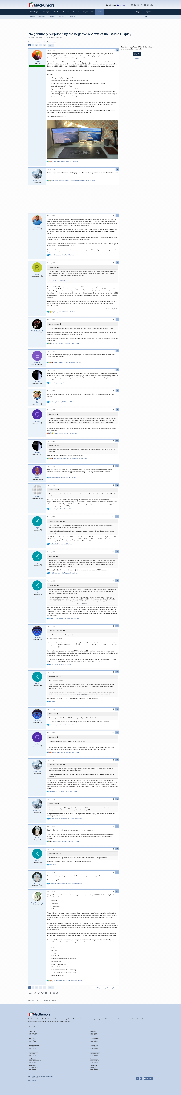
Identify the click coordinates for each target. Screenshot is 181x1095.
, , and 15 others (63, 312)
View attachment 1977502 (57, 281)
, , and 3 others (62, 477)
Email (30, 1034)
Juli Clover (32, 1038)
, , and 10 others (62, 402)
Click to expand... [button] (82, 603)
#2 (117, 169)
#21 (117, 799)
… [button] (40, 45)
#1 (117, 50)
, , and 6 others (65, 433)
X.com (34, 1034)
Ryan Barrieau (94, 1058)
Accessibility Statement (45, 1076)
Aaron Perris (93, 1065)
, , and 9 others (67, 362)
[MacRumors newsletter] (152, 5)
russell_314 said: (54, 324)
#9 (117, 409)
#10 (117, 441)
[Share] (114, 50)
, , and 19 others (65, 883)
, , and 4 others (64, 383)
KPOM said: (52, 714)
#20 (117, 760)
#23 (117, 849)
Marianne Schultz (95, 1052)
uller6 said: (52, 556)
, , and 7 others (65, 343)
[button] (44, 11)
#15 (117, 580)
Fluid (29, 1080)
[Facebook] (135, 5)
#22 (117, 826)
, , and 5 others (61, 255)
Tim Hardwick (94, 1045)
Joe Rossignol (94, 1038)
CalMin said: (52, 267)
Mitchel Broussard (34, 1045)
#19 (117, 732)
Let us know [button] (121, 5)
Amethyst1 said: (54, 676)
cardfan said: (53, 445)
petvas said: (52, 414)
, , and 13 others (60, 544)
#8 (117, 390)
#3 (117, 215)
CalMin (32, 37)
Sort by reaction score (55, 37)
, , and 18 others (70, 458)
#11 (117, 466)
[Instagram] (138, 5)
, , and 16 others (73, 180)
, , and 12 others (65, 841)
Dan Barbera (32, 1058)
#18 (117, 709)
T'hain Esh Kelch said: (56, 521)
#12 (117, 485)
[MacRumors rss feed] (148, 5)
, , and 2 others (63, 791)
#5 (117, 319)
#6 (117, 351)
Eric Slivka (93, 1031)
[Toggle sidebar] (151, 16)
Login (137, 58)
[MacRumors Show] (132, 5)
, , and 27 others (66, 161)
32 (44, 45)
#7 (117, 370)
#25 (117, 891)
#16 (117, 626)
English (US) (148, 1078)
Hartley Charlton (33, 1052)
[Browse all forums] (146, 16)
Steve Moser (32, 1065)
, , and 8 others (65, 819)
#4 (117, 262)
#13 (117, 516)
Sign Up (137, 54)
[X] (142, 5)
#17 (117, 672)
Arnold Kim (32, 1031)
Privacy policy (32, 1076)
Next (49, 45)
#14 (117, 551)
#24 (117, 872)
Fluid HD (34, 1080)
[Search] (148, 16)
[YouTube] (145, 5)
